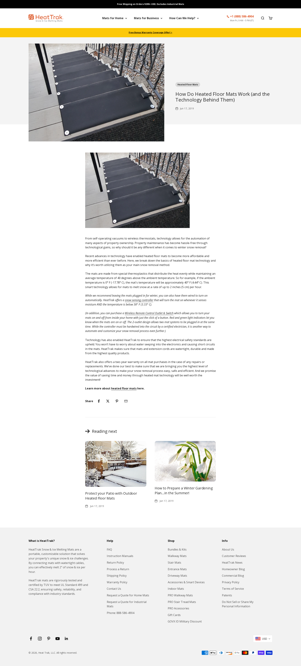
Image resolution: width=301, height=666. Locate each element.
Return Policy (115, 562)
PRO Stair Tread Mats (182, 602)
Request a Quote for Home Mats (128, 595)
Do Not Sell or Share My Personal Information (237, 604)
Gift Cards (174, 615)
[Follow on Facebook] (31, 638)
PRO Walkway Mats (180, 595)
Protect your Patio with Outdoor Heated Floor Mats (111, 496)
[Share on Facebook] (98, 401)
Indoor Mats (176, 589)
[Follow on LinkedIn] (66, 638)
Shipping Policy (117, 576)
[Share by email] (125, 401)
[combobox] (262, 638)
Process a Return (118, 569)
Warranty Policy (117, 582)
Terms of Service (233, 589)
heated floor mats (124, 388)
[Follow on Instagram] (39, 638)
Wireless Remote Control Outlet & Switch (149, 313)
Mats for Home (113, 18)
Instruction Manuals (120, 556)
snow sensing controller (139, 300)
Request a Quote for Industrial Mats (126, 604)
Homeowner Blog (233, 569)
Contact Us (114, 589)
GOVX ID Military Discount (185, 621)
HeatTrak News (232, 562)
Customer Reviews (234, 556)
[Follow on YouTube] (57, 638)
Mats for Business (146, 18)
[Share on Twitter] (107, 401)
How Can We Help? (182, 18)
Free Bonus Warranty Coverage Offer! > (150, 32)
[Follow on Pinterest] (48, 638)
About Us (228, 549)
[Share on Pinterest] (116, 401)
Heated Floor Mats (187, 84)
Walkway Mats (177, 556)
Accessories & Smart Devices (186, 582)
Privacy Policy (230, 582)
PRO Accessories (178, 608)
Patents (227, 595)
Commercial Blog (233, 576)
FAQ (109, 549)
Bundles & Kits (177, 549)
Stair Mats (174, 562)
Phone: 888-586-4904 (120, 613)
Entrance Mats (177, 569)
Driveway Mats (177, 576)
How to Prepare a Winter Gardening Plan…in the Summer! (184, 490)
